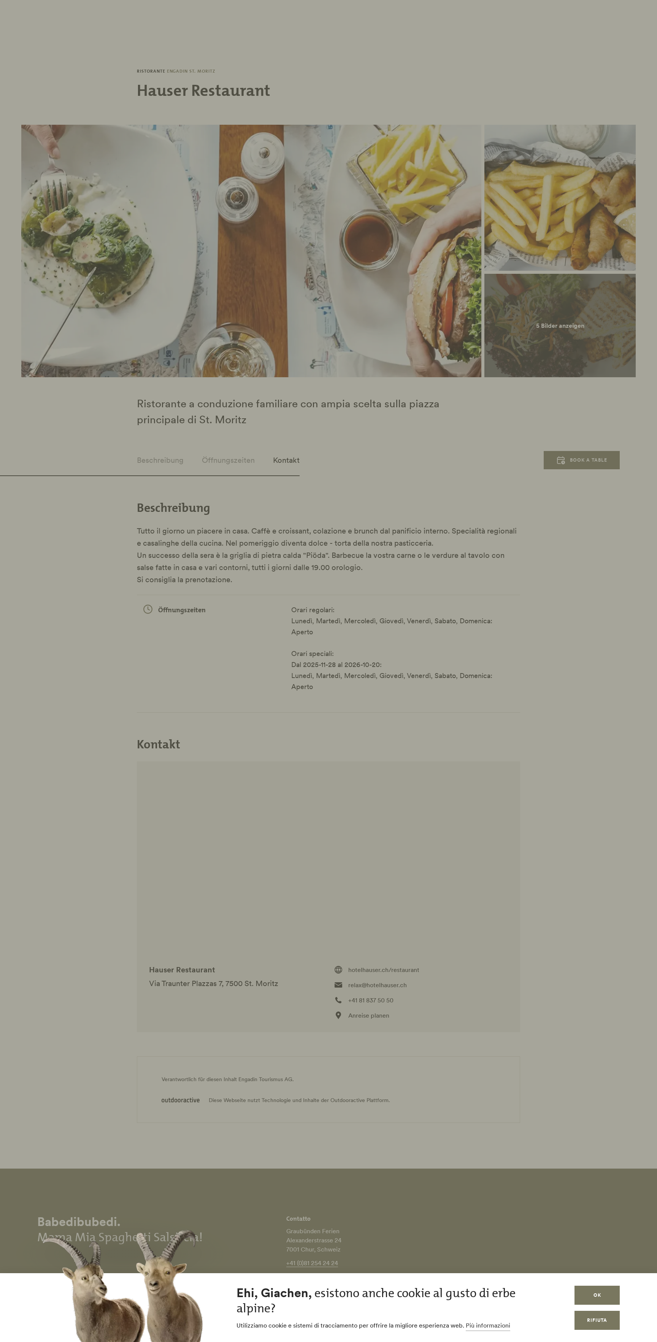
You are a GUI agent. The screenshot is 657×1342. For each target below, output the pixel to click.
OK (597, 1295)
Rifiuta (597, 1320)
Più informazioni (488, 1325)
